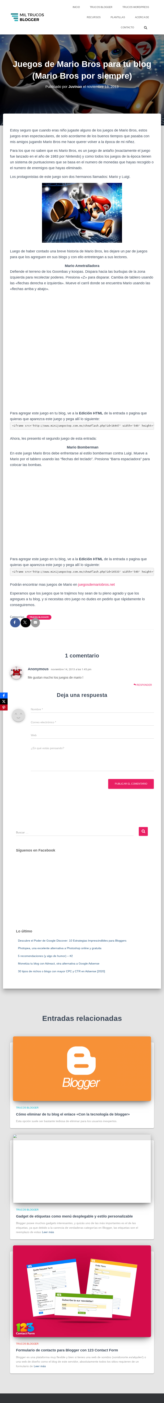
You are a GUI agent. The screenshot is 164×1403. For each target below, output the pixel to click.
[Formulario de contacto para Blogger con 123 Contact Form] (82, 1291)
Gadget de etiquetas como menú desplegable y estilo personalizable (74, 1216)
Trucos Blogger (101, 7)
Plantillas (118, 17)
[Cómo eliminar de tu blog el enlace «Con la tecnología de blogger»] (82, 1068)
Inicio (76, 7)
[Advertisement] (82, 894)
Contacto (127, 27)
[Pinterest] (4, 707)
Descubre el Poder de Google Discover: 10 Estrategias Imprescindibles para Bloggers (72, 940)
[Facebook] (4, 696)
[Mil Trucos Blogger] (27, 17)
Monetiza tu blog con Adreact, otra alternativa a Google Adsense (58, 963)
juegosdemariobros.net (96, 585)
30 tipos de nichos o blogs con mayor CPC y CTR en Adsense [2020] (61, 971)
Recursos (94, 17)
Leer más (48, 1232)
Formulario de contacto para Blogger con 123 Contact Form (67, 1350)
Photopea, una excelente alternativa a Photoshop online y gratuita (59, 948)
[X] (4, 701)
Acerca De (142, 17)
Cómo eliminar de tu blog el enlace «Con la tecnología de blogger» (73, 1114)
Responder (144, 685)
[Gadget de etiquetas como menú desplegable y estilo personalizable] (82, 1168)
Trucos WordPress (135, 7)
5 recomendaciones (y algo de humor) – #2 (45, 956)
